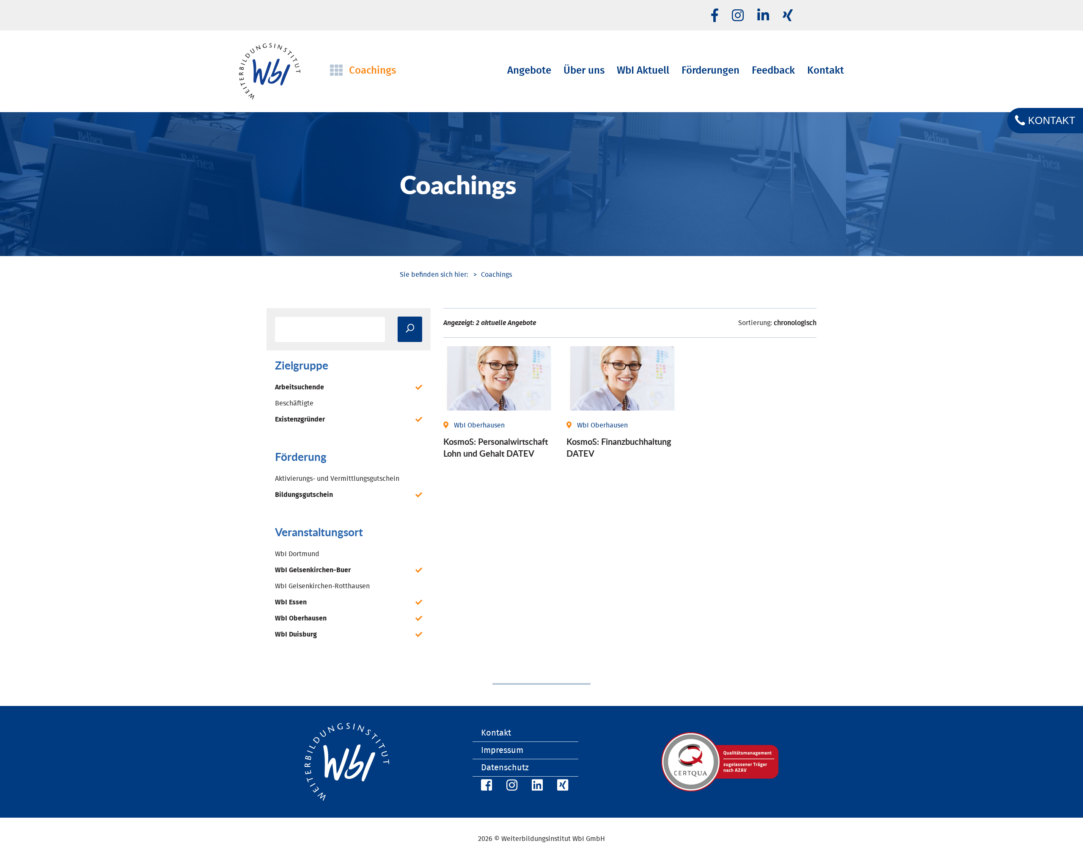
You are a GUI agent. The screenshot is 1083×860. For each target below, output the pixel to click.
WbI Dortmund (297, 554)
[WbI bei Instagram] (510, 786)
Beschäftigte (294, 403)
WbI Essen (291, 602)
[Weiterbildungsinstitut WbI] (434, 274)
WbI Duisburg (296, 634)
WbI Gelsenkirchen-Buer (313, 570)
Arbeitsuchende (299, 387)
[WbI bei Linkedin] (763, 16)
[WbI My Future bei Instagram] (737, 16)
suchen (410, 329)
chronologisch (795, 323)
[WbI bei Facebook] (485, 786)
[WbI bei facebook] (714, 16)
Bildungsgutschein (304, 494)
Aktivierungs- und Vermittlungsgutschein (337, 478)
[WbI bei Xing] (788, 16)
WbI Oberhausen (301, 618)
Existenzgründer (300, 419)
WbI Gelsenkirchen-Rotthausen (322, 586)
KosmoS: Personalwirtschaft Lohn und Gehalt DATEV (495, 447)
